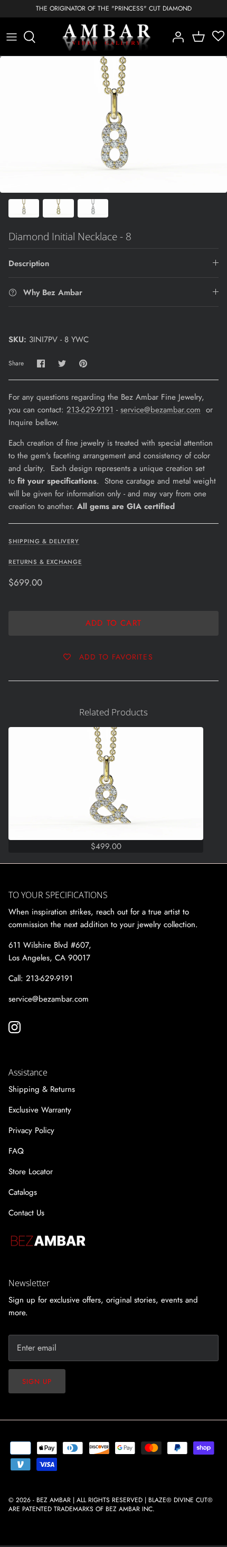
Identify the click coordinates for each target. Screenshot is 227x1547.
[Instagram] (14, 1027)
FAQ (16, 1151)
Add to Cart (113, 623)
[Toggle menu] (11, 37)
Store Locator (30, 1171)
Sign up (37, 1381)
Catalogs (22, 1192)
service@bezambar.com (160, 410)
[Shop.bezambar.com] (107, 37)
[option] (113, 124)
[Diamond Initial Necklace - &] (105, 784)
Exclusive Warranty (39, 1110)
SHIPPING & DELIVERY (43, 541)
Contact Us (26, 1213)
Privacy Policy (31, 1130)
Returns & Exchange (45, 562)
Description (28, 263)
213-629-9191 (90, 410)
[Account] (175, 37)
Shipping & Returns (41, 1089)
